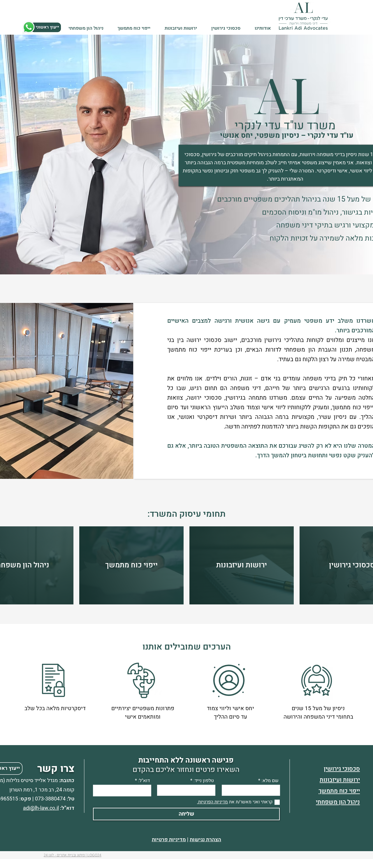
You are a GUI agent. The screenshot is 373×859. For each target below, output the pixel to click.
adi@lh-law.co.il (41, 808)
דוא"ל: (144, 780)
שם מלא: (270, 780)
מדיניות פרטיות (169, 840)
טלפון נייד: (203, 780)
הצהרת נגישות (205, 840)
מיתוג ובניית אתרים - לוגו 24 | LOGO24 (72, 855)
